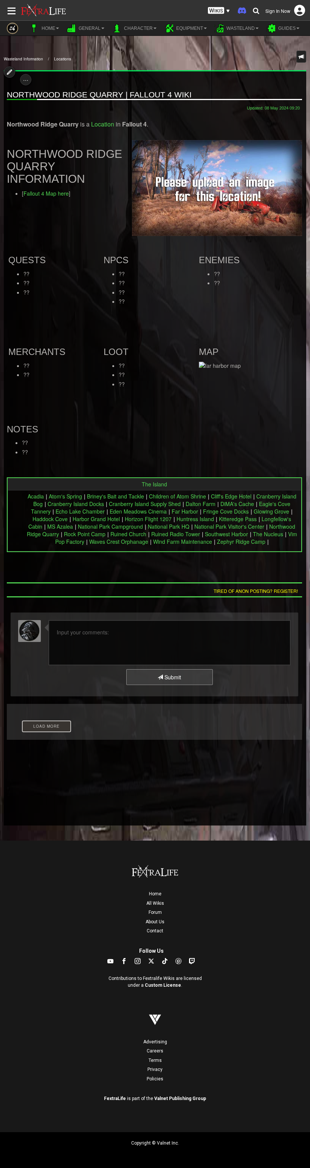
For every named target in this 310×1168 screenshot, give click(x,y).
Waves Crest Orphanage (118, 541)
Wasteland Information (23, 59)
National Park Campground (110, 526)
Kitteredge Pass (238, 519)
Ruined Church (128, 534)
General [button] (89, 28)
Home (155, 893)
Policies (155, 1079)
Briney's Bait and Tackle (115, 496)
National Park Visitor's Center (229, 526)
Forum (155, 912)
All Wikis (155, 903)
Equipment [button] (189, 28)
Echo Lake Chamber (80, 511)
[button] (219, 10)
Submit (172, 677)
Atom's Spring (65, 496)
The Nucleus (268, 534)
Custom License (163, 985)
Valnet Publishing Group (180, 1098)
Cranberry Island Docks (76, 504)
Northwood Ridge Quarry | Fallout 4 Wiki (99, 94)
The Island (154, 484)
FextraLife (115, 1098)
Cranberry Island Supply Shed (145, 504)
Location (102, 124)
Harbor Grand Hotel (96, 519)
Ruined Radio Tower (175, 534)
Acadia (36, 496)
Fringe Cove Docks (226, 511)
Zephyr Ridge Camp (241, 541)
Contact (155, 930)
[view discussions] (301, 57)
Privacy (155, 1069)
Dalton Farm (200, 504)
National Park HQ (168, 526)
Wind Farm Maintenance (182, 541)
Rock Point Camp (84, 534)
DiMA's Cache (237, 504)
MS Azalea (60, 526)
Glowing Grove (271, 511)
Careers (155, 1051)
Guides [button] (286, 28)
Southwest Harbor (226, 534)
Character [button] (138, 28)
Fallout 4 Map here (46, 193)
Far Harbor (185, 511)
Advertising (155, 1042)
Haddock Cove (50, 519)
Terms (155, 1060)
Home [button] (47, 28)
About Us (155, 921)
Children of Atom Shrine (177, 496)
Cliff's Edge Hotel (231, 496)
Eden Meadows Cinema (138, 511)
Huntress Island (195, 519)
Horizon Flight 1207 (148, 519)
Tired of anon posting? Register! (256, 591)
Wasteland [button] (240, 28)
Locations (62, 59)
